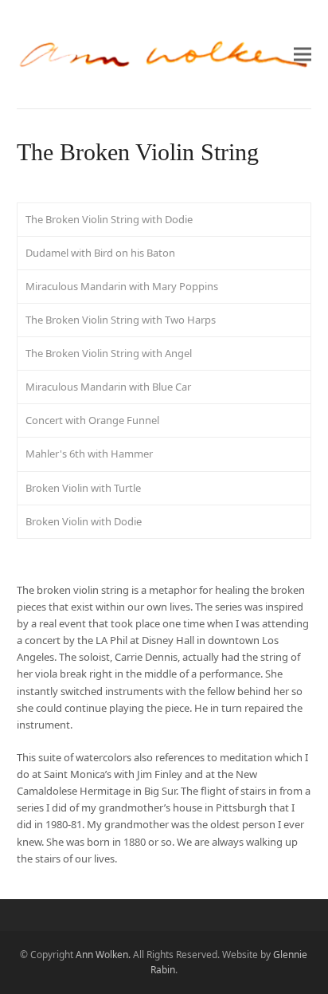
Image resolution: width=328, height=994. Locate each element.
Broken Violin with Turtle (83, 488)
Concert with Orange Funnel (92, 420)
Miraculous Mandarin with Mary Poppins (121, 286)
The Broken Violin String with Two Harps (120, 319)
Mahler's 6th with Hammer (89, 453)
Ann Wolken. (103, 954)
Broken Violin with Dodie (83, 521)
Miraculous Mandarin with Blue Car (108, 386)
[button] (302, 54)
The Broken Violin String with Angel (108, 353)
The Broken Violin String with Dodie (109, 219)
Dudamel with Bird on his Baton (100, 253)
